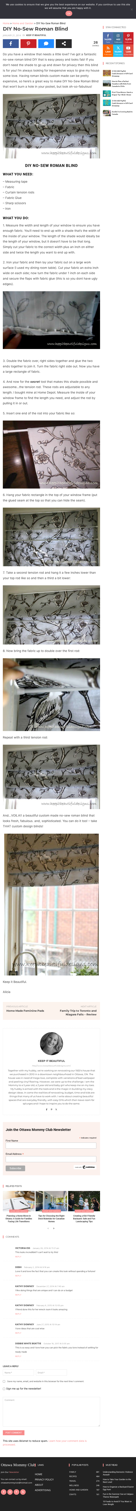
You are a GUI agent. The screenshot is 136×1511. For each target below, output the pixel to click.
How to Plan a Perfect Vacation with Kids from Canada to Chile (121, 83)
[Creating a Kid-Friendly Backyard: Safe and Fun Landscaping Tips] (84, 1201)
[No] (131, 9)
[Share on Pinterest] (28, 43)
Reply (18, 1256)
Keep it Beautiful (36, 35)
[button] (51, 126)
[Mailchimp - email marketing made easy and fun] (85, 1168)
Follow (118, 33)
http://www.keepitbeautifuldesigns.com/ (51, 1065)
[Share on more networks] (64, 43)
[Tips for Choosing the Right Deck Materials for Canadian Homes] (51, 1201)
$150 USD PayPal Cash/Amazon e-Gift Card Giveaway (122, 73)
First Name (12, 1140)
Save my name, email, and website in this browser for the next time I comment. (45, 1381)
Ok (68, 13)
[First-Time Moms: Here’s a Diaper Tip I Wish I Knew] (107, 93)
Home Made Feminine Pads (25, 1010)
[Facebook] (47, 1108)
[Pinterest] (51, 1108)
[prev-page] (48, 1228)
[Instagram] (10, 1492)
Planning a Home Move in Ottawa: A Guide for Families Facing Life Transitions (18, 1219)
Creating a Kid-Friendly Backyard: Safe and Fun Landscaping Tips (84, 1219)
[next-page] (54, 1228)
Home (6, 23)
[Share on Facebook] (11, 43)
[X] (56, 1108)
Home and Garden (22, 23)
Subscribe (128, 46)
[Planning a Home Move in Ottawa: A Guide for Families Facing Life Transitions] (19, 1201)
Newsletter (14, 1472)
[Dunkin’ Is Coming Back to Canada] (107, 113)
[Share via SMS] (46, 43)
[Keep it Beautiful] (51, 1043)
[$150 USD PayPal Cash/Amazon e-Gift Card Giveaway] (107, 73)
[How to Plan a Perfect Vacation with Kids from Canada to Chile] (107, 83)
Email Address (15, 1154)
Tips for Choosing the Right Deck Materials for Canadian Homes (51, 1219)
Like (108, 33)
